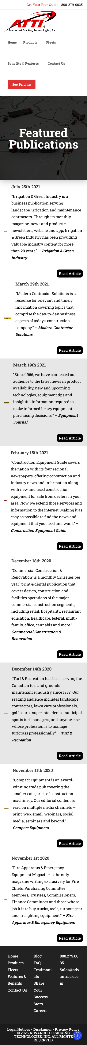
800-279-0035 (72, 4)
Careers (40, 1010)
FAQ (37, 962)
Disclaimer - (43, 1029)
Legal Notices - (20, 1029)
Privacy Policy (67, 1029)
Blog (38, 956)
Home (13, 956)
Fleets (13, 969)
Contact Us (17, 990)
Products (16, 962)
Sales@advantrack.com (69, 976)
